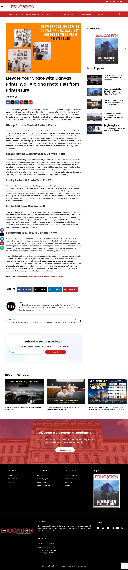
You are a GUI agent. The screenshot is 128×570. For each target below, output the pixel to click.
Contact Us (98, 14)
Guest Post (69, 479)
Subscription (86, 14)
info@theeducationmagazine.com (52, 539)
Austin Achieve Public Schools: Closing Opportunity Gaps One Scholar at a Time (113, 92)
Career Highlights (42, 479)
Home (11, 14)
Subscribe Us (12, 479)
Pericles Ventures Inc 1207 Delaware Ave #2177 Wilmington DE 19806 (48, 550)
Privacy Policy (41, 482)
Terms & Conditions (43, 486)
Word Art (45, 14)
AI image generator (68, 138)
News (63, 14)
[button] (119, 14)
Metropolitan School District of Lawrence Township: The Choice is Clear (114, 117)
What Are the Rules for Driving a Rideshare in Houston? (113, 78)
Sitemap (11, 482)
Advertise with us (33, 14)
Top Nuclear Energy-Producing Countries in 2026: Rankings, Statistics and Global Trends (114, 128)
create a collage (12, 193)
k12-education (73, 14)
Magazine (55, 14)
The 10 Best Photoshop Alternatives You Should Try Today (40, 276)
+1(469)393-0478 (47, 543)
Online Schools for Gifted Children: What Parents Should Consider (114, 102)
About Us (19, 14)
